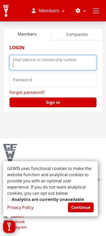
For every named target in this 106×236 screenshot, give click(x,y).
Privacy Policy (20, 207)
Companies (77, 34)
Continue (80, 207)
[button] (80, 10)
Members (27, 34)
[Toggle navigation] (96, 10)
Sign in (53, 102)
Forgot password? (27, 92)
